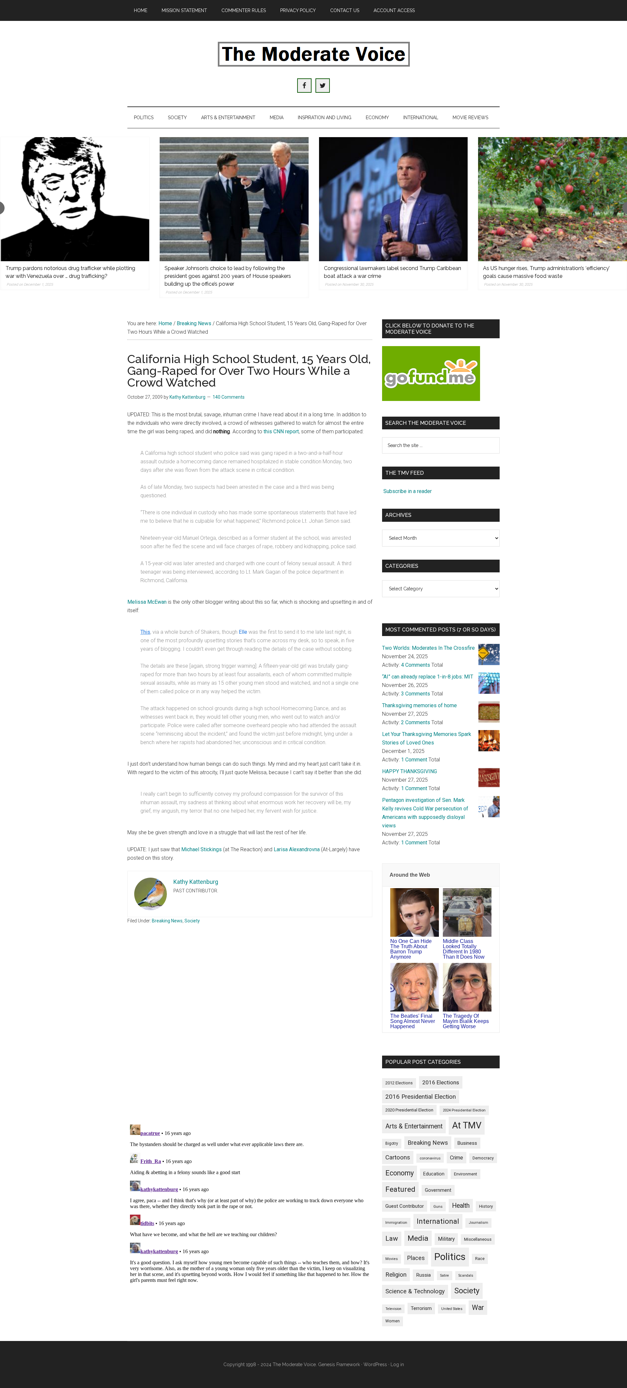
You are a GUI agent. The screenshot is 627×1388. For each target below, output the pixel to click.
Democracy (483, 1158)
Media (418, 1238)
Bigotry (391, 1143)
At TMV (466, 1125)
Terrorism (421, 1308)
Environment (465, 1174)
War (478, 1307)
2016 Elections (440, 1082)
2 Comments (415, 722)
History (486, 1206)
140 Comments (229, 397)
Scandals (465, 1275)
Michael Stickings (201, 849)
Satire (444, 1275)
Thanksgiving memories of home (419, 705)
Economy (399, 1173)
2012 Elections (399, 1082)
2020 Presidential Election (409, 1110)
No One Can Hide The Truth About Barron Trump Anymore (411, 949)
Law (391, 1238)
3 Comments (415, 694)
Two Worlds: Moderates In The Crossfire (428, 648)
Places (416, 1257)
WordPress (375, 1364)
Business (467, 1143)
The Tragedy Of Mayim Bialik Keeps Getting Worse (466, 1021)
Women (392, 1321)
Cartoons (397, 1157)
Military (446, 1239)
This (145, 632)
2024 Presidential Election (464, 1110)
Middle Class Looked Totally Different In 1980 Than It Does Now (464, 949)
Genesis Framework (339, 1364)
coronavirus (430, 1158)
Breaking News (167, 920)
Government (438, 1190)
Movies (391, 1259)
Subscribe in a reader (407, 491)
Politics (450, 1256)
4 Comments (415, 665)
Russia (423, 1275)
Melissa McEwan (147, 602)
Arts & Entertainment (413, 1126)
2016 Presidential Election (420, 1096)
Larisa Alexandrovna (297, 849)
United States (451, 1309)
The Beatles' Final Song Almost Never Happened (412, 1021)
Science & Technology (415, 1291)
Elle (243, 632)
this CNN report (281, 431)
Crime (456, 1158)
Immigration (396, 1222)
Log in (397, 1364)
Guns (437, 1206)
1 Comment (414, 760)
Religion (396, 1274)
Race (480, 1258)
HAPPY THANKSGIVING (409, 771)
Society (192, 920)
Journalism (478, 1222)
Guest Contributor (404, 1206)
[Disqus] (249, 1033)
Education (433, 1173)
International (438, 1221)
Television (393, 1309)
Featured (400, 1189)
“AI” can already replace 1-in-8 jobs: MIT (427, 677)
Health (461, 1205)
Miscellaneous (477, 1239)
